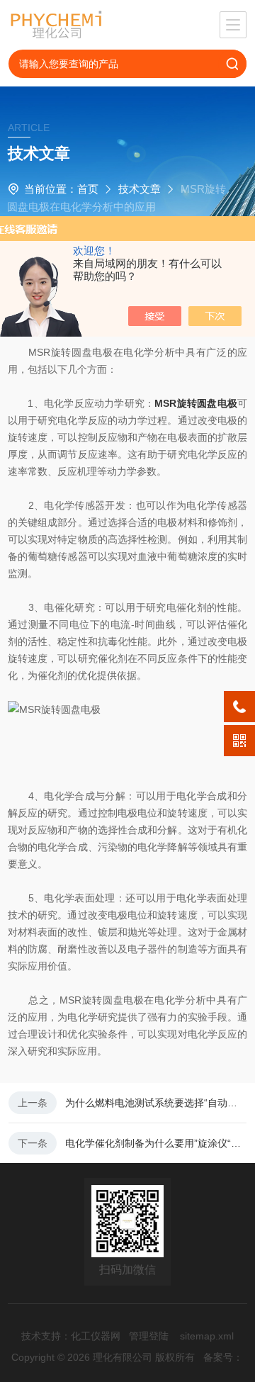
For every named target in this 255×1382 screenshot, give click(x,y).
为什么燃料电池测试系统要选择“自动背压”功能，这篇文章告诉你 (155, 1102)
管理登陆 (149, 1336)
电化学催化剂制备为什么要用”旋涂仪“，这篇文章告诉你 (155, 1143)
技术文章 (139, 189)
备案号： (223, 1357)
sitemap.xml (207, 1336)
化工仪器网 (95, 1336)
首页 (87, 189)
